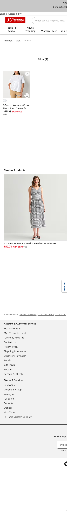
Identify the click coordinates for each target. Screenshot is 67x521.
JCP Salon (9, 398)
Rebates (8, 369)
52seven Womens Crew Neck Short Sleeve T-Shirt (16, 106)
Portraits (8, 403)
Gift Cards (9, 364)
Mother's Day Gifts (28, 314)
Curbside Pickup (13, 389)
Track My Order (12, 328)
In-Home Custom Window (18, 416)
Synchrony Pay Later (15, 355)
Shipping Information (15, 351)
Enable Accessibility (10, 13)
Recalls (8, 360)
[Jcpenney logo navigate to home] (15, 20)
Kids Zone (9, 412)
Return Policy (11, 346)
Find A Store (10, 385)
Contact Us (10, 342)
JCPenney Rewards (14, 337)
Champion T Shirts (46, 314)
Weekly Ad (9, 394)
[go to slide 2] (19, 95)
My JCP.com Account (15, 333)
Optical (8, 407)
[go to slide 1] (16, 95)
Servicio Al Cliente (13, 373)
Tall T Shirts (60, 314)
